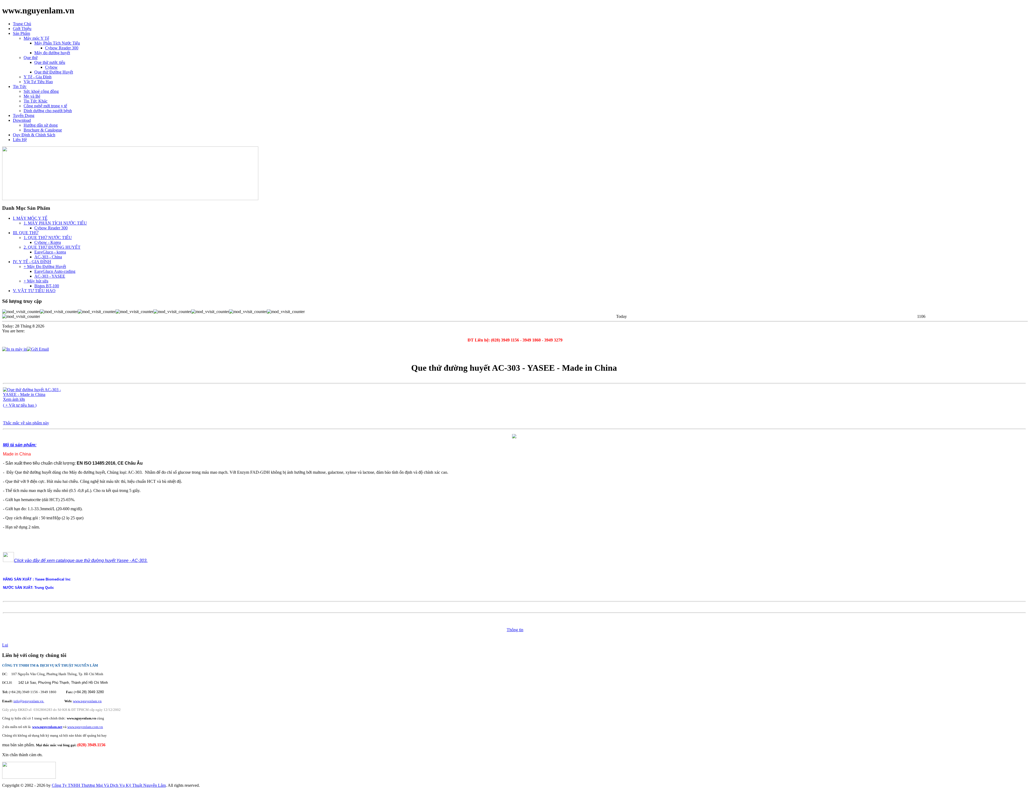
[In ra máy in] (14, 348)
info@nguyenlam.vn (28, 701)
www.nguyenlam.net (47, 727)
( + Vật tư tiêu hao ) (19, 405)
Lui (5, 645)
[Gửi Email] (38, 348)
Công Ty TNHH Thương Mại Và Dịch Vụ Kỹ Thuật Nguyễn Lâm (109, 785)
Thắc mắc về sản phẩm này (26, 423)
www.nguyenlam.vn (87, 701)
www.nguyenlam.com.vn (85, 727)
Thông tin (515, 629)
